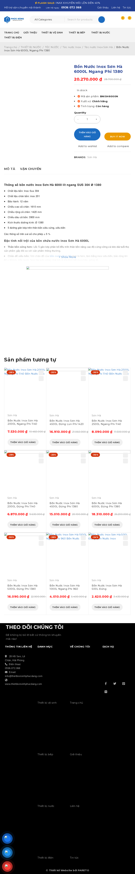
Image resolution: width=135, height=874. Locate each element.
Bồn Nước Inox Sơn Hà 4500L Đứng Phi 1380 (65, 505)
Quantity (80, 112)
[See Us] (123, 683)
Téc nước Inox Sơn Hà (98, 47)
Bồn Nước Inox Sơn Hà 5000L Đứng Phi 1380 (22, 587)
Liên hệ (115, 7)
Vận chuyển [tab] (30, 169)
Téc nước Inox (72, 47)
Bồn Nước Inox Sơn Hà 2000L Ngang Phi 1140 (23, 422)
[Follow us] (114, 683)
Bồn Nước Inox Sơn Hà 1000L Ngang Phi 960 (65, 587)
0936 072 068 (71, 7)
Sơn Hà (92, 157)
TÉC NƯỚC (52, 47)
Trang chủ (10, 47)
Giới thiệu (103, 7)
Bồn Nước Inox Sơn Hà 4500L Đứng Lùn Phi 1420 (67, 422)
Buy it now (117, 136)
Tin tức (127, 7)
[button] (23, 442)
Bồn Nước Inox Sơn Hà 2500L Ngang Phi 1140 (107, 422)
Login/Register (114, 19)
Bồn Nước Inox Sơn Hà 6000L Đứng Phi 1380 (107, 505)
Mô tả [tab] (9, 169)
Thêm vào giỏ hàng (87, 134)
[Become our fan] (106, 683)
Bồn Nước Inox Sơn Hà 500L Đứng (107, 587)
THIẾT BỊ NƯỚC (31, 47)
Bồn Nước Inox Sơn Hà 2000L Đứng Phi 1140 (22, 505)
